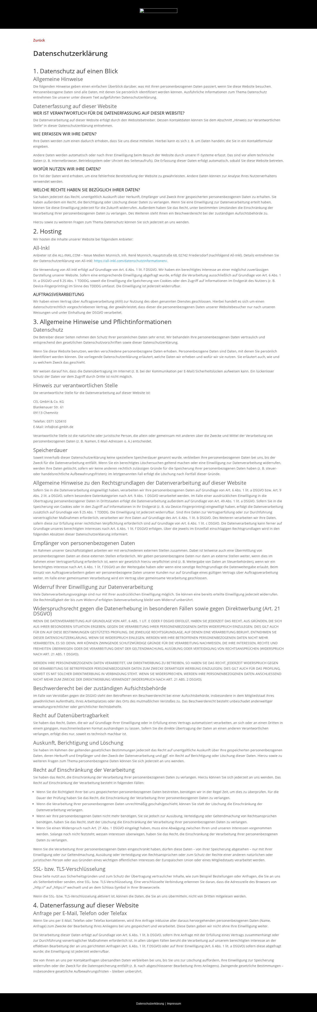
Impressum (174, 1003)
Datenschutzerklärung (150, 1003)
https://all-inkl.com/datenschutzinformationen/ (130, 261)
